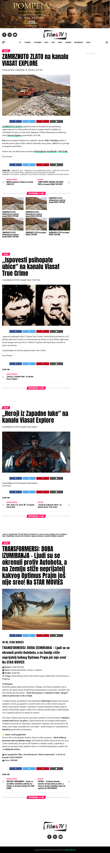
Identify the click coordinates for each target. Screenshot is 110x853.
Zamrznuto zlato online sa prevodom (33, 174)
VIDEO (46, 42)
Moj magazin (78, 42)
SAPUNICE (68, 42)
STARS (60, 42)
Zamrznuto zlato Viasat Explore (58, 174)
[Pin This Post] (42, 121)
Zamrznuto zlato (17, 170)
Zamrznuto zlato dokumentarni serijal (38, 170)
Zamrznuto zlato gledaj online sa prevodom (40, 172)
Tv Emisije (27, 42)
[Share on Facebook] (15, 121)
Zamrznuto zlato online (11, 174)
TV (20, 42)
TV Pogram (37, 42)
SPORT (88, 42)
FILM (53, 42)
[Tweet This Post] (29, 121)
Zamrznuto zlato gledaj (61, 170)
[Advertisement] (90, 69)
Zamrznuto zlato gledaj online (13, 172)
